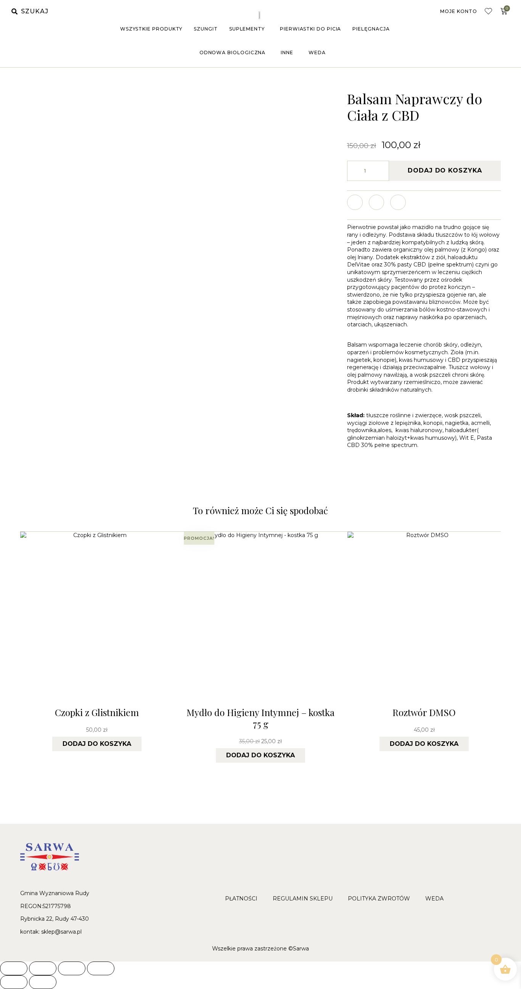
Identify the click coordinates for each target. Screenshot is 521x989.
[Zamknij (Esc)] (100, 968)
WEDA (317, 52)
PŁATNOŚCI (241, 898)
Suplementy (247, 29)
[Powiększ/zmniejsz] (13, 968)
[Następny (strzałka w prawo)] (42, 982)
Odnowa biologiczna (232, 52)
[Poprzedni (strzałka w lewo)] (13, 982)
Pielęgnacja (370, 29)
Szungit (205, 29)
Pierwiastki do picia (310, 29)
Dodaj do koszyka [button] (97, 743)
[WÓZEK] (504, 11)
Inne (287, 52)
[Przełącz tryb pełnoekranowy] (42, 968)
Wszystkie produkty (151, 29)
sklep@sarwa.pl (61, 931)
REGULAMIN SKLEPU (303, 898)
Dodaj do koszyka (445, 170)
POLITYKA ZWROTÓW (379, 898)
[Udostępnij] (71, 968)
